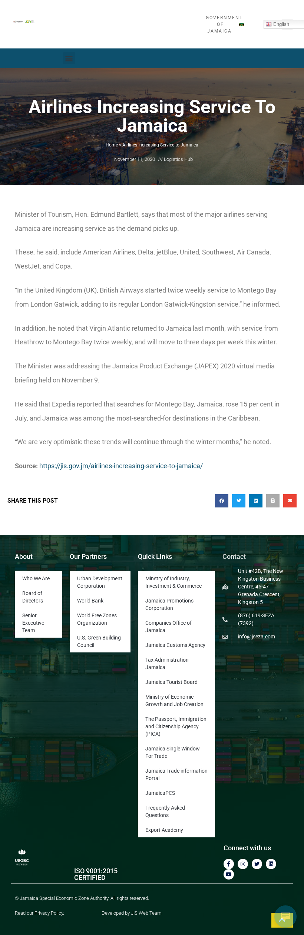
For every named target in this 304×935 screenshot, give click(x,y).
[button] (69, 58)
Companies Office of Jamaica (168, 626)
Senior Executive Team (33, 622)
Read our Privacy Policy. (39, 913)
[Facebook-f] (229, 864)
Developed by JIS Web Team (132, 913)
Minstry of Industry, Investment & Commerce (173, 582)
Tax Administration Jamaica (167, 663)
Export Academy (164, 830)
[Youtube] (229, 874)
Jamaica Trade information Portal (176, 774)
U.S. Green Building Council (99, 641)
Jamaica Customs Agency (175, 645)
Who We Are (36, 578)
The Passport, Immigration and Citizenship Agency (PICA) (175, 726)
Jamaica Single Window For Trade (172, 752)
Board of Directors (32, 597)
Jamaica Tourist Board (171, 682)
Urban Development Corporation (99, 582)
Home (112, 145)
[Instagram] (243, 864)
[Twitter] (257, 864)
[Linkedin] (271, 864)
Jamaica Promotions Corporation (169, 604)
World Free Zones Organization (97, 619)
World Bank (90, 601)
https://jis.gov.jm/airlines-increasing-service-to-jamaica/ (121, 466)
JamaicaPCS (160, 793)
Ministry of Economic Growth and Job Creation (174, 700)
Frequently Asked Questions (165, 811)
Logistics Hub (178, 159)
